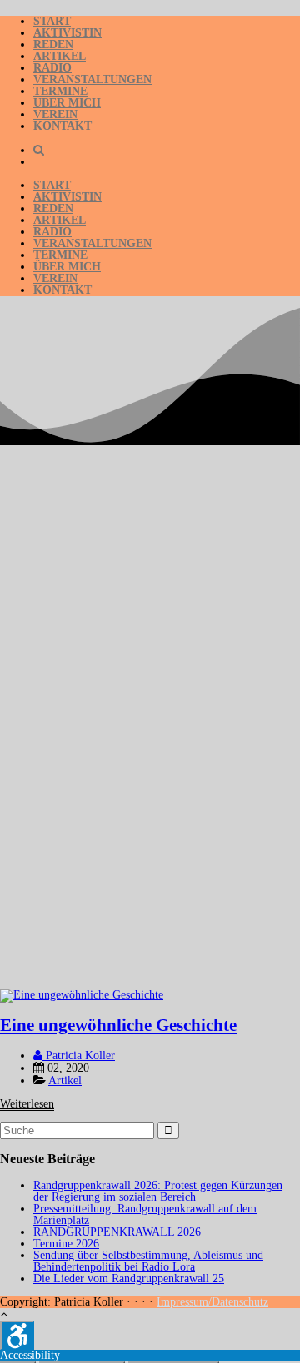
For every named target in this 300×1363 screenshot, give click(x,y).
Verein (55, 114)
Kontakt (62, 126)
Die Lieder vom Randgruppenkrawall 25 (128, 1278)
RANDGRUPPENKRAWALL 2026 (117, 1232)
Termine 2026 (66, 1243)
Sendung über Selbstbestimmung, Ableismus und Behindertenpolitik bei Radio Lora (148, 1261)
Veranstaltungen (92, 79)
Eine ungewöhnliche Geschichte (118, 1025)
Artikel (59, 56)
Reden (53, 44)
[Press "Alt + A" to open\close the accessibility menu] (17, 1335)
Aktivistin (67, 33)
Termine (60, 91)
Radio (52, 68)
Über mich (67, 103)
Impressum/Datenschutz (212, 1302)
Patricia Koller (78, 1055)
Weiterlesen (27, 1104)
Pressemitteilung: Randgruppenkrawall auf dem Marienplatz (145, 1214)
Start (52, 21)
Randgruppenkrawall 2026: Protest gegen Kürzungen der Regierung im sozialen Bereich (157, 1191)
